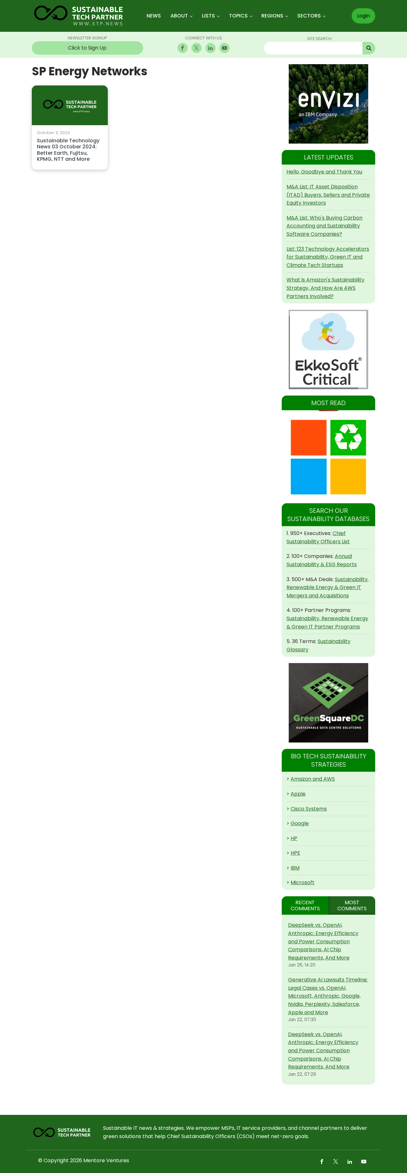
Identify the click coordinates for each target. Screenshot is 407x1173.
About (179, 15)
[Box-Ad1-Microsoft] (328, 457)
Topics (238, 15)
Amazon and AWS (313, 779)
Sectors (309, 15)
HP (294, 838)
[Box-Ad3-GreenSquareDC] (328, 702)
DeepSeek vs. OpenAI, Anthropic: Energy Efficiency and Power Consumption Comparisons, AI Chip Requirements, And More (323, 941)
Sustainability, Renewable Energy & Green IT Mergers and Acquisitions (327, 587)
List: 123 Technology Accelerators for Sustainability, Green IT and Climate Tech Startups (327, 257)
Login (363, 15)
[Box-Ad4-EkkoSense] (328, 349)
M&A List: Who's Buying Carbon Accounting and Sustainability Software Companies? (324, 226)
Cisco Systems (309, 808)
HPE (295, 853)
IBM (295, 867)
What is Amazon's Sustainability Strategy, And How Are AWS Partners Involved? (325, 288)
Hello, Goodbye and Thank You (324, 171)
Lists (208, 15)
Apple (298, 793)
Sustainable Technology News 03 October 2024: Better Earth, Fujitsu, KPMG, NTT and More (68, 150)
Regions (272, 15)
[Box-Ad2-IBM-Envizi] (328, 104)
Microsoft (302, 882)
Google (300, 823)
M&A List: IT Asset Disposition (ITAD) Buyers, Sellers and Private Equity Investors (328, 195)
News (154, 15)
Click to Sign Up (87, 47)
